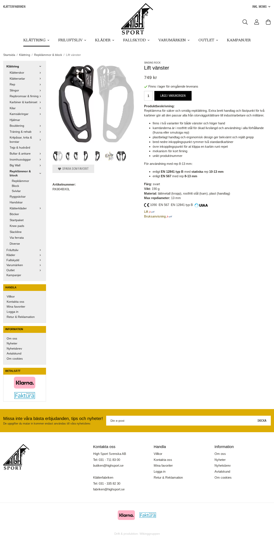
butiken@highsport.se (108, 465)
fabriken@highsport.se (109, 489)
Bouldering (17, 125)
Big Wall (15, 165)
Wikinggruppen (150, 533)
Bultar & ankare (20, 153)
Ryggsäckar (18, 196)
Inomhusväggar (20, 159)
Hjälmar (15, 120)
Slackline (16, 232)
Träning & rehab (20, 131)
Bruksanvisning (155, 216)
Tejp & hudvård (20, 147)
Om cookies (15, 358)
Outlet (206, 40)
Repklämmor (20, 181)
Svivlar (16, 191)
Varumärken (172, 40)
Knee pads (17, 226)
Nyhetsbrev (14, 348)
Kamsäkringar (19, 114)
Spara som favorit (75, 168)
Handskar (16, 202)
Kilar (13, 108)
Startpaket (17, 220)
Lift (146, 211)
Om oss (12, 338)
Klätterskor (17, 72)
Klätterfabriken (14, 6)
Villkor (11, 296)
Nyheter (12, 343)
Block (15, 186)
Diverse (15, 243)
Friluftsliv (70, 40)
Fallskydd (134, 40)
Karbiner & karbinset (23, 102)
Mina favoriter (16, 306)
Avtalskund (14, 353)
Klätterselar (17, 78)
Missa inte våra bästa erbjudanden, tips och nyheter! (53, 418)
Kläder (102, 40)
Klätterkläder (18, 208)
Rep (12, 84)
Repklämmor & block (20, 173)
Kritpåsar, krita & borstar (21, 139)
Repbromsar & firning (24, 96)
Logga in (12, 311)
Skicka (262, 420)
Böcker (14, 214)
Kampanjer (239, 40)
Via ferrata (17, 237)
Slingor (14, 90)
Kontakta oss (15, 301)
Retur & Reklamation (21, 317)
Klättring (34, 40)
